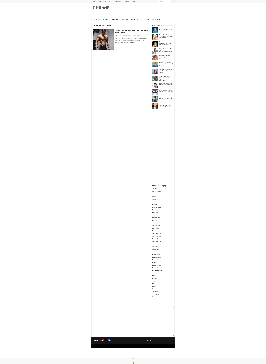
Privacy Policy (108, 1)
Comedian (154, 244)
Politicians (154, 286)
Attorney (154, 199)
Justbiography (121, 35)
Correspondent (156, 249)
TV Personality (155, 294)
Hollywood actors (156, 257)
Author (153, 201)
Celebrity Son (155, 238)
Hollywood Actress (157, 260)
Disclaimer (127, 1)
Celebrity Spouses (156, 241)
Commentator (155, 246)
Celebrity (105, 19)
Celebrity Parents (156, 233)
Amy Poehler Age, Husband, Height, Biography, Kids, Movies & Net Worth (166, 64)
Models (154, 275)
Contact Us (134, 1)
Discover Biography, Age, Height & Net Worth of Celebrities (108, 345)
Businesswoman (156, 217)
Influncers (115, 19)
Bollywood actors (156, 207)
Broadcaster (155, 212)
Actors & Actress (156, 191)
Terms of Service (118, 1)
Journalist (134, 19)
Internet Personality (157, 270)
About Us (100, 1)
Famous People (156, 254)
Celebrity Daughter (156, 223)
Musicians (154, 278)
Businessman (155, 215)
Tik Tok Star (155, 291)
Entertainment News (157, 252)
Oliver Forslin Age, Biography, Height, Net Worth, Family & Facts (131, 31)
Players (154, 283)
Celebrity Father (156, 225)
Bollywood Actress (157, 209)
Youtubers (154, 296)
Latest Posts (145, 19)
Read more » (132, 42)
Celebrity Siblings (156, 236)
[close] (133, 358)
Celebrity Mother (156, 230)
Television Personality (157, 289)
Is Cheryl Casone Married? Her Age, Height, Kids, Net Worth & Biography (165, 29)
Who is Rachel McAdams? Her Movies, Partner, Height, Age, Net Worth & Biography (166, 36)
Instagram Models (156, 265)
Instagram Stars (156, 267)
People (154, 281)
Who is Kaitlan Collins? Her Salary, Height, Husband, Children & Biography (166, 71)
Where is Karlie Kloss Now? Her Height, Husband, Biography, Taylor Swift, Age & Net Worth (165, 50)
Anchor (154, 196)
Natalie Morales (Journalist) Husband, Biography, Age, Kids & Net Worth (166, 57)
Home (94, 1)
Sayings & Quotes (157, 19)
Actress (154, 194)
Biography (125, 19)
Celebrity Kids (155, 228)
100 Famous (96, 19)
